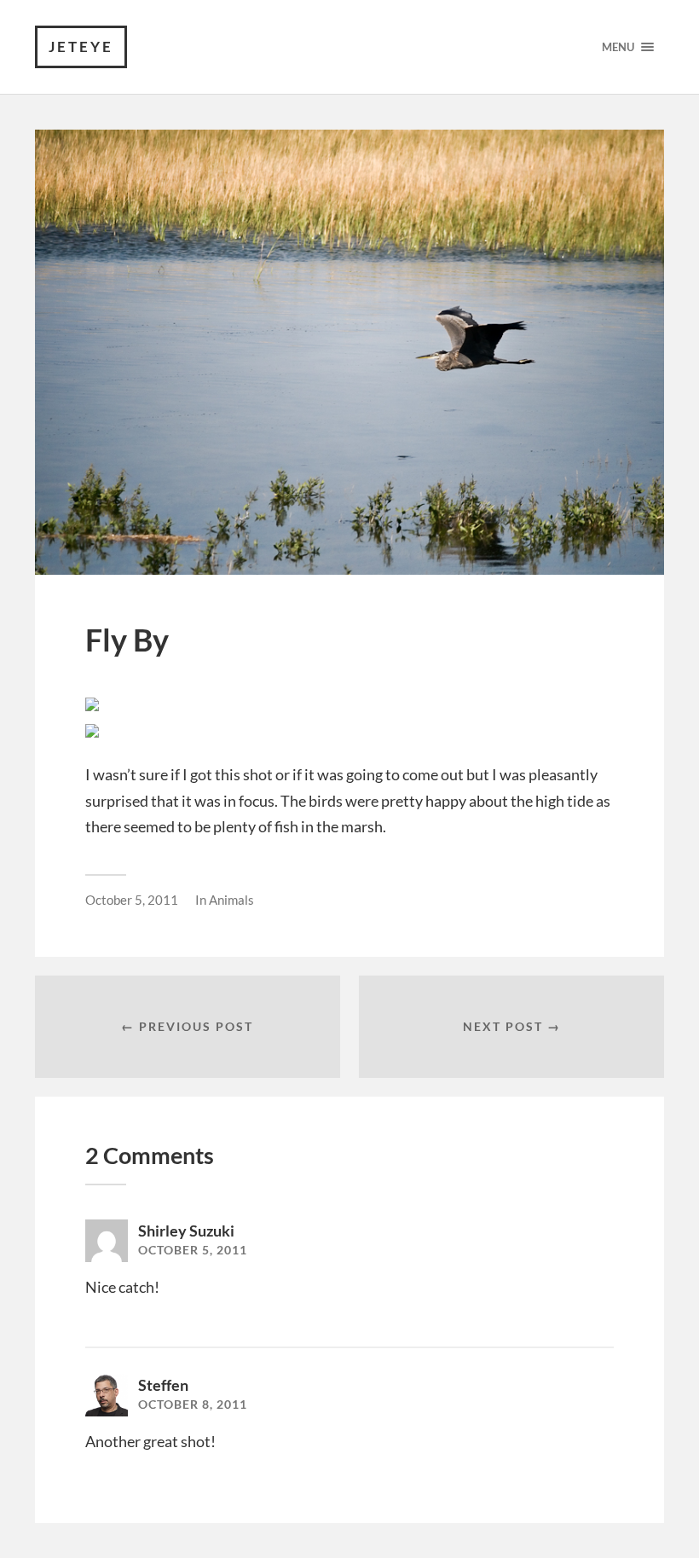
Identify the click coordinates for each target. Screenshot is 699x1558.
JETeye (81, 46)
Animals (231, 899)
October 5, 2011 (131, 899)
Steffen (163, 1385)
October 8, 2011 (192, 1404)
